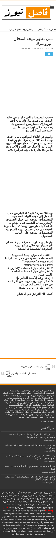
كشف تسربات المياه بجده (43, 393)
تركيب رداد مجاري (36, 414)
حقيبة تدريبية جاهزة (27, 531)
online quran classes (27, 516)
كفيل (28, 417)
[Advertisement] (28, 86)
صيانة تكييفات (10, 525)
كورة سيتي (40, 531)
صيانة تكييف (40, 513)
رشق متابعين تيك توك (35, 510)
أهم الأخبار (41, 29)
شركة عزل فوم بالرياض (19, 400)
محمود (48, 48)
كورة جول (50, 531)
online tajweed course (12, 513)
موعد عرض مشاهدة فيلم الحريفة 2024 (35, 366)
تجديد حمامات (21, 414)
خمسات (34, 417)
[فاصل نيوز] (28, 11)
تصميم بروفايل (9, 528)
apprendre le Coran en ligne (12, 519)
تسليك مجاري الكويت (20, 412)
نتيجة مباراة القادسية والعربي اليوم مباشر (21, 373)
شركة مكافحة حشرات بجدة (42, 398)
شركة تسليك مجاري (39, 412)
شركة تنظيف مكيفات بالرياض (20, 391)
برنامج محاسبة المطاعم (12, 395)
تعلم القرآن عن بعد (38, 522)
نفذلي (21, 417)
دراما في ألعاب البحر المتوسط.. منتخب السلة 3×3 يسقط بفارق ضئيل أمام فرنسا (32, 435)
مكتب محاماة (22, 525)
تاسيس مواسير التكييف (45, 528)
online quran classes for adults (15, 522)
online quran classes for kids (41, 525)
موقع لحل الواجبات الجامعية (35, 407)
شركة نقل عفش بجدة (25, 528)
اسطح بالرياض (31, 405)
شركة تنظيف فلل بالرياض (43, 391)
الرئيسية (50, 29)
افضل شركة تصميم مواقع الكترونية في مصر (28, 394)
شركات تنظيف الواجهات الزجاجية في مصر (32, 410)
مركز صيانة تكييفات (17, 510)
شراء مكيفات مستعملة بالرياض (24, 534)
